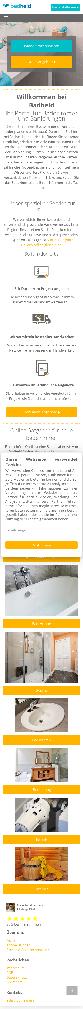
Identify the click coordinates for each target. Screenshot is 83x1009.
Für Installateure (65, 7)
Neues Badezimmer (41, 557)
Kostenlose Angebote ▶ (41, 412)
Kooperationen (18, 945)
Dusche (42, 690)
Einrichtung (41, 789)
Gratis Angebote (40, 61)
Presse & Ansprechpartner (27, 949)
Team (10, 940)
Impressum (15, 968)
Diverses (42, 889)
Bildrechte (14, 982)
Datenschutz (16, 977)
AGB (9, 972)
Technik (41, 839)
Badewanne (41, 623)
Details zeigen (16, 530)
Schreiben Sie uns (20, 1000)
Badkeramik (41, 740)
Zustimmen (41, 545)
